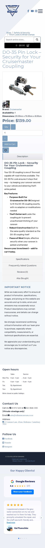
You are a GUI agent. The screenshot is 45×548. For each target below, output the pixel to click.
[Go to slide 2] (20, 538)
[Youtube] (32, 11)
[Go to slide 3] (22, 538)
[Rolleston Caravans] (12, 11)
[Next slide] (41, 518)
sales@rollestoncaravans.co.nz (21, 415)
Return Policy (30, 461)
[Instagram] (36, 11)
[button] (40, 11)
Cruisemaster (16, 109)
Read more (11, 523)
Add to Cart (9, 144)
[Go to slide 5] (26, 538)
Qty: (6, 127)
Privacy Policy (17, 461)
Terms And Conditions (19, 459)
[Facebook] (28, 11)
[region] (22, 156)
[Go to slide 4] (24, 538)
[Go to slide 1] (18, 538)
